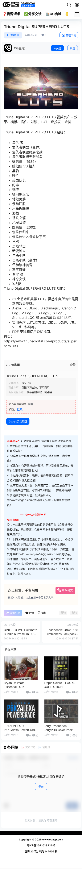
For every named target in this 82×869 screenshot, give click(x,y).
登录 (20, 409)
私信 (72, 48)
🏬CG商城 (53, 14)
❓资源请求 (11, 14)
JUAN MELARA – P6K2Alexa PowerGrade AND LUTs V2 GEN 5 (20, 730)
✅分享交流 (33, 14)
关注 (58, 48)
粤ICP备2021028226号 (41, 845)
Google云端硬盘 (18, 421)
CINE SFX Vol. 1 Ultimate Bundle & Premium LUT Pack (20, 634)
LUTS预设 (13, 35)
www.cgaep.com (52, 839)
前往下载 (71, 35)
